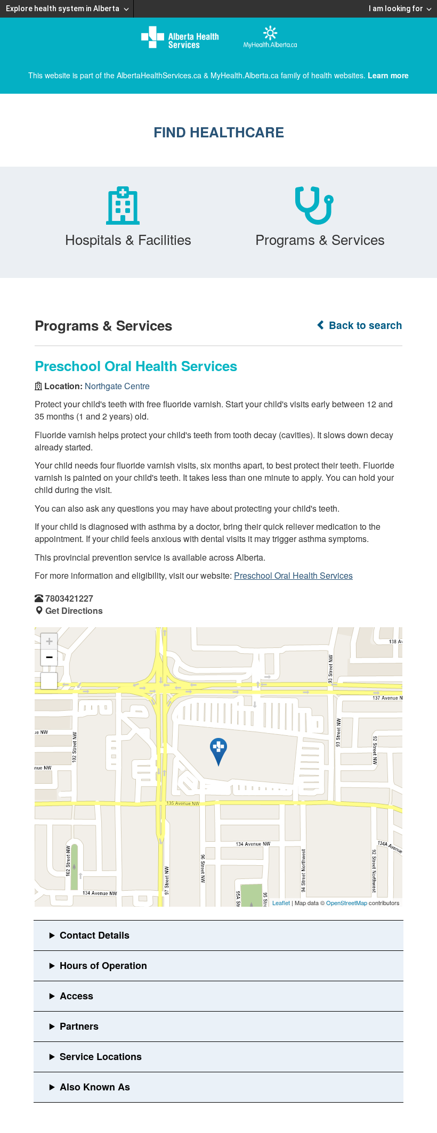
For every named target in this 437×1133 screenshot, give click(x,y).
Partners (79, 1026)
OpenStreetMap (346, 902)
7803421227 (69, 598)
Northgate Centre (117, 386)
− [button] (49, 657)
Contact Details (95, 935)
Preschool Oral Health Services (293, 575)
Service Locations (101, 1056)
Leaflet (281, 902)
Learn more (388, 75)
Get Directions (74, 610)
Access (76, 996)
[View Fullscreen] (49, 681)
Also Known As (95, 1087)
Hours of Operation (103, 965)
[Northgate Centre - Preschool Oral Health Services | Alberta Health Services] (218, 752)
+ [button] (49, 641)
